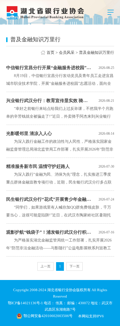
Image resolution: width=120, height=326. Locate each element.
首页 (50, 52)
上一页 (45, 266)
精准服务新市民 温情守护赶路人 (38, 166)
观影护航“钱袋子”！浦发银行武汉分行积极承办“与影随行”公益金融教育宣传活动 (49, 232)
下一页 (74, 266)
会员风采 (67, 52)
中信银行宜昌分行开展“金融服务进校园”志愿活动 (49, 67)
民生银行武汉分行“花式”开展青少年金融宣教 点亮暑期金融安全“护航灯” (49, 199)
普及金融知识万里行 (96, 52)
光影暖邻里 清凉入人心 (29, 133)
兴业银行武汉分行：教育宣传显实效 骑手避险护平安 (49, 100)
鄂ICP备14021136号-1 (26, 303)
